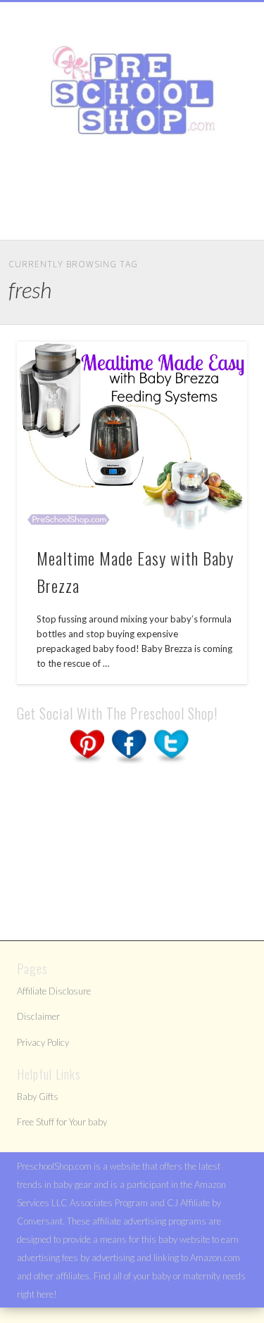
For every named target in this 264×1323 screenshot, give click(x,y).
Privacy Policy (43, 1042)
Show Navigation (213, 126)
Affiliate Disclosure (54, 991)
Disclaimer (38, 1016)
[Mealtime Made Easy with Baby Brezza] (132, 436)
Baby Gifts (37, 1096)
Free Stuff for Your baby (62, 1121)
